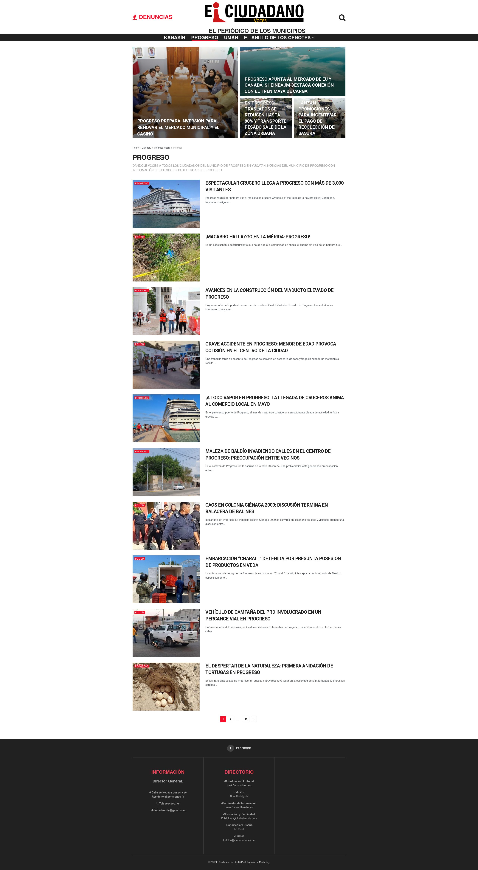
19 (246, 719)
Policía (140, 237)
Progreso (204, 37)
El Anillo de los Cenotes (277, 37)
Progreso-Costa (162, 147)
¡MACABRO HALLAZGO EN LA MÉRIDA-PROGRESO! (257, 236)
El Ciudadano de (224, 861)
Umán (231, 37)
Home (136, 147)
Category (146, 147)
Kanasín (174, 37)
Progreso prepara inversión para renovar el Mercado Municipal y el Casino (178, 127)
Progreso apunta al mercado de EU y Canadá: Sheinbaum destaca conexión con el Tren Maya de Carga (289, 85)
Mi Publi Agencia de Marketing (253, 861)
